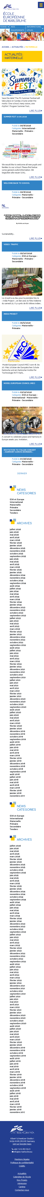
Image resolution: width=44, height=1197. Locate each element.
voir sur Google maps (22, 1144)
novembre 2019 (17, 734)
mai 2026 (14, 535)
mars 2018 (15, 788)
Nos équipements (17, 28)
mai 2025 (14, 562)
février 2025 (16, 570)
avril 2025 (14, 564)
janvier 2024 (16, 605)
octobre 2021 (16, 675)
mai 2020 (14, 718)
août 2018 (15, 774)
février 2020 (16, 726)
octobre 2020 (16, 704)
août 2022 (15, 648)
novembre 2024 (17, 578)
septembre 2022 (18, 645)
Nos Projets (22, 1180)
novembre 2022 (17, 640)
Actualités (17, 47)
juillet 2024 (15, 589)
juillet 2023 (15, 618)
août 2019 (15, 742)
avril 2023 (14, 626)
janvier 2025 (16, 572)
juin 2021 (14, 683)
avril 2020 (15, 720)
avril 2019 (14, 753)
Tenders (14, 513)
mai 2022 (14, 656)
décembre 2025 (17, 548)
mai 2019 (14, 750)
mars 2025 (15, 567)
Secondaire (17, 134)
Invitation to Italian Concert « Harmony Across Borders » (20, 451)
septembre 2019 (18, 739)
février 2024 (16, 602)
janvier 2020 (16, 729)
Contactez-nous (22, 1190)
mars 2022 (15, 661)
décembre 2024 (17, 575)
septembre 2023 (18, 615)
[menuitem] (17, 28)
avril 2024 (14, 597)
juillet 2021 (15, 680)
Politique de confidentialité (22, 1162)
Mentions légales (22, 1159)
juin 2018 (14, 780)
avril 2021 (14, 688)
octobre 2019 (16, 737)
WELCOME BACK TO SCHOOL (17, 183)
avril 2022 (14, 659)
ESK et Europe (29, 256)
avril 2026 (14, 537)
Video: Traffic (11, 244)
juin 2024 (14, 591)
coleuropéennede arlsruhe (14, 17)
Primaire (29, 131)
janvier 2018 (15, 793)
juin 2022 (14, 653)
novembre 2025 (17, 551)
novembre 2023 (17, 610)
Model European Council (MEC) (19, 383)
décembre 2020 (18, 699)
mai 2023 (14, 624)
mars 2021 (15, 691)
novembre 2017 (17, 796)
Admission (22, 1183)
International (28, 128)
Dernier (22, 473)
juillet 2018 (15, 777)
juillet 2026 (15, 529)
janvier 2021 (15, 696)
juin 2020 (14, 715)
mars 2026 (15, 540)
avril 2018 (14, 785)
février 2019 (16, 758)
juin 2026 (14, 532)
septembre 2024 (18, 583)
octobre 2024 (16, 580)
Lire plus (34, 111)
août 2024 (15, 586)
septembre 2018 (18, 772)
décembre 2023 (17, 607)
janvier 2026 (16, 545)
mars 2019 (15, 755)
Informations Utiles (34, 28)
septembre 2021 (18, 677)
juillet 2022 (15, 650)
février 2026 (16, 543)
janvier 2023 (16, 634)
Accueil (5, 47)
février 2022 (16, 664)
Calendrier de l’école (22, 1177)
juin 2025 (14, 559)
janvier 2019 (15, 761)
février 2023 (16, 632)
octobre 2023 (16, 613)
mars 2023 (15, 629)
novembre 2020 (18, 702)
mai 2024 (14, 594)
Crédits (22, 1166)
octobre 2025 (16, 554)
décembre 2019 (17, 731)
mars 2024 (15, 599)
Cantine (22, 1186)
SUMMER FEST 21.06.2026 (15, 116)
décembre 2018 (17, 763)
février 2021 (15, 694)
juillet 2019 (15, 745)
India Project (10, 314)
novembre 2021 (17, 672)
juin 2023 (14, 621)
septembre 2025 (18, 556)
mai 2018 (14, 782)
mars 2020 (15, 723)
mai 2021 (14, 685)
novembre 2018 (17, 766)
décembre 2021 (17, 669)
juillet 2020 (15, 712)
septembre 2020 (18, 707)
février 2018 (16, 790)
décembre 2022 (17, 637)
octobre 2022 (16, 642)
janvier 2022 (16, 667)
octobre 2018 (16, 769)
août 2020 (15, 710)
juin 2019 (14, 747)
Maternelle (17, 131)
